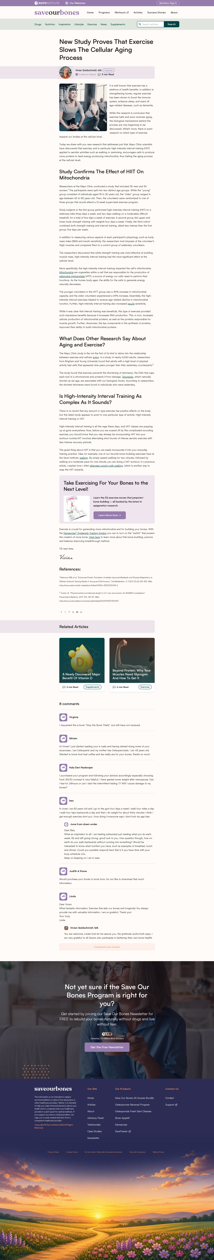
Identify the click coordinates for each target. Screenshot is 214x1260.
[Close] (146, 595)
